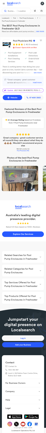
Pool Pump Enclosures (27, 18)
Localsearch (5, 18)
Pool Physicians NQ (23, 151)
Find (14, 18)
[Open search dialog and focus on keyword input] (4, 11)
